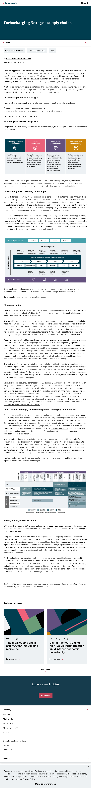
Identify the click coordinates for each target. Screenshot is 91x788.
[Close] (88, 766)
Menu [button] (83, 3)
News (5, 736)
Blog (52, 50)
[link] (45, 695)
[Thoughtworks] (10, 3)
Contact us (7, 750)
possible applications (59, 428)
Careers (6, 745)
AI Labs (6, 732)
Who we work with (10, 728)
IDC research (9, 526)
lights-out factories (74, 399)
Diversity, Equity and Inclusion (15, 741)
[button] (45, 670)
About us (6, 715)
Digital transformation (14, 50)
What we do (8, 719)
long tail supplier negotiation (31, 431)
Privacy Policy (29, 779)
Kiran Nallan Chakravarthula (18, 58)
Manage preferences (45, 784)
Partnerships (8, 723)
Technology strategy (37, 50)
